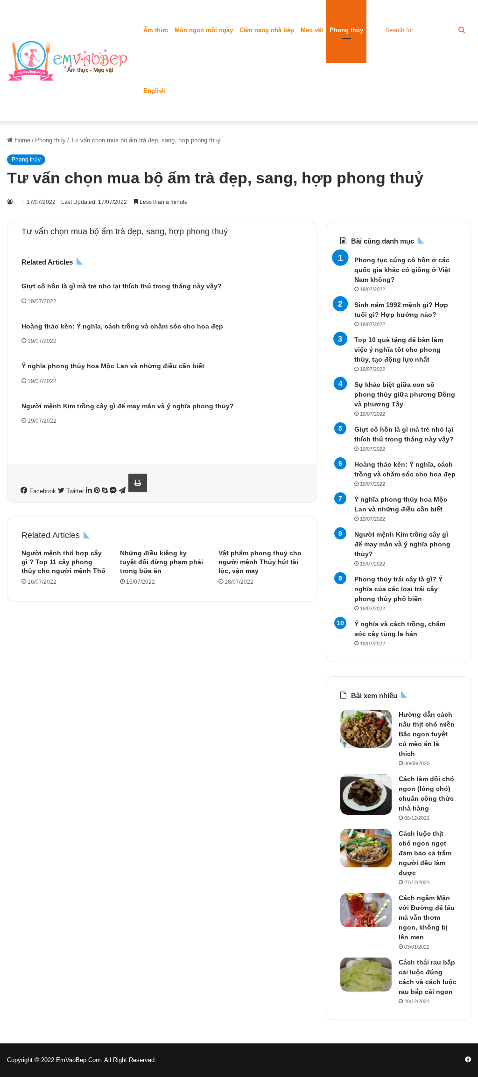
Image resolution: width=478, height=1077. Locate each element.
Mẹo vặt (312, 30)
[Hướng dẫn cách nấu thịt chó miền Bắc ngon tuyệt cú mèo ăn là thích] (366, 729)
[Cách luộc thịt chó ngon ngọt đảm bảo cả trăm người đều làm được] (366, 848)
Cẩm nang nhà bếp (266, 30)
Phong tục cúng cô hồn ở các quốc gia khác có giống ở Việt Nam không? (402, 269)
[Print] (137, 483)
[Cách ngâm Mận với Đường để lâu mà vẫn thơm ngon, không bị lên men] (366, 910)
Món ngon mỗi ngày (204, 30)
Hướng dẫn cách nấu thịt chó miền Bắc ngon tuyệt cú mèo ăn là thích (427, 734)
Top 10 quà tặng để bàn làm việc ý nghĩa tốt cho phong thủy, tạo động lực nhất (398, 349)
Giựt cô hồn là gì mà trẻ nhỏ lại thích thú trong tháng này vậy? (121, 286)
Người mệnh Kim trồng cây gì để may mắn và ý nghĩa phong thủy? (127, 406)
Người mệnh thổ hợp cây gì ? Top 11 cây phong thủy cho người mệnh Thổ (63, 561)
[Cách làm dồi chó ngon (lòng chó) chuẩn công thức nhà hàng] (366, 794)
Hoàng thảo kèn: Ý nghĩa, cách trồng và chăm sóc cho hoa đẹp (122, 326)
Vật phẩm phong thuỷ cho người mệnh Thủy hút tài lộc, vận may (260, 561)
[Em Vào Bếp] (67, 61)
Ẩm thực (155, 30)
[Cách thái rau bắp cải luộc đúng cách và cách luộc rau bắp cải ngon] (366, 975)
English (154, 90)
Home (21, 140)
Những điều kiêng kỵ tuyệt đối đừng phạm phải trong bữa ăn (161, 561)
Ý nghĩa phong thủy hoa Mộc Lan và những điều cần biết (112, 366)
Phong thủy (346, 30)
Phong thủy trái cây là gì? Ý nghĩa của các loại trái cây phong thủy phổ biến (398, 588)
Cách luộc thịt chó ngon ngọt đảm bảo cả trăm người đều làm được (425, 853)
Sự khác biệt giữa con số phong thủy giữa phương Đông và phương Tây (404, 394)
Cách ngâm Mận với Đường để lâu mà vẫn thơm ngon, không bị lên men (427, 917)
